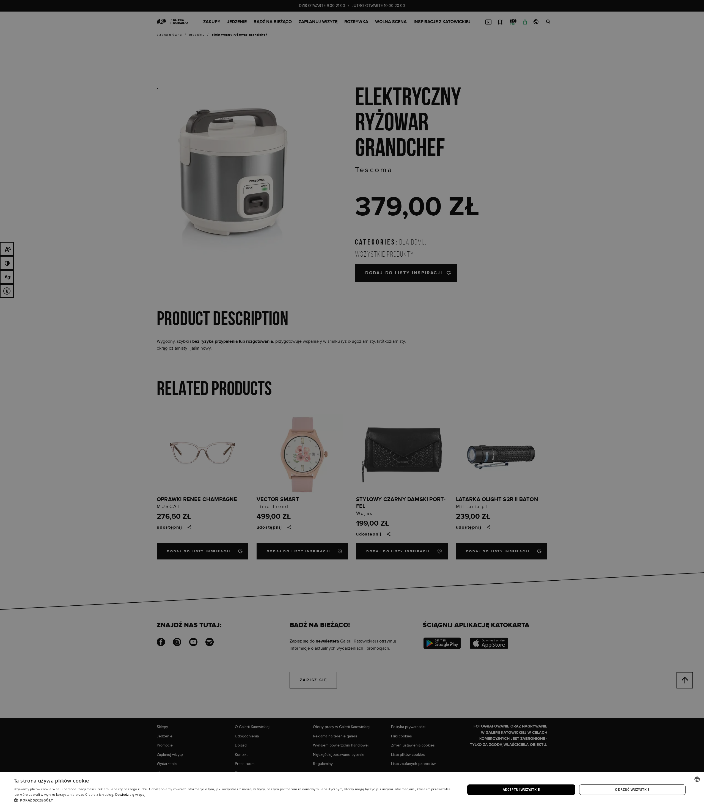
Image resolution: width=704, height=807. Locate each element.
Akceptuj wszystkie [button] (521, 789)
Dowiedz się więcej (130, 794)
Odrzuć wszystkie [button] (632, 789)
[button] (233, 800)
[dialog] (352, 403)
